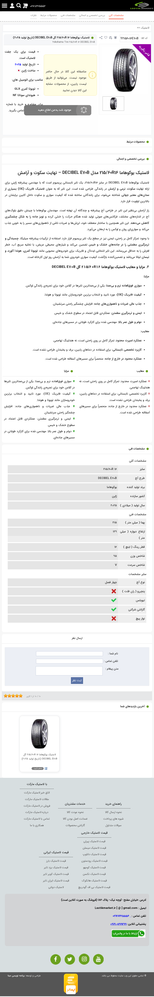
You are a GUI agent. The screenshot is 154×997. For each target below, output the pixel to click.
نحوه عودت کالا (75, 812)
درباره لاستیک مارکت (36, 812)
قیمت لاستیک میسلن (94, 848)
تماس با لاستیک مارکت (37, 819)
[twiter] (70, 959)
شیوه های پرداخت (113, 819)
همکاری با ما (37, 825)
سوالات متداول (113, 825)
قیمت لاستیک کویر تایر (56, 874)
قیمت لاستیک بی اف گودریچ (94, 887)
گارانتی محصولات (75, 825)
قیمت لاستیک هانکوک (94, 881)
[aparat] (98, 959)
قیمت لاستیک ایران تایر (56, 881)
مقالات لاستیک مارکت (37, 799)
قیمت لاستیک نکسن (94, 874)
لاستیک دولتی (56, 887)
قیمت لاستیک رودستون (94, 861)
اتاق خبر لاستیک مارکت (37, 793)
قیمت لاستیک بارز (56, 861)
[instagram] (84, 959)
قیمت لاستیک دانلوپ (94, 854)
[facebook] (55, 959)
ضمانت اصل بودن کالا (75, 819)
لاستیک (145, 28)
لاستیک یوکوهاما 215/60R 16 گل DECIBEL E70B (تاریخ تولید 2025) (51, 38)
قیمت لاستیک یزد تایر (56, 867)
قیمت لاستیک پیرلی (94, 841)
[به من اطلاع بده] (115, 37)
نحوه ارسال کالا (113, 812)
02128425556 (38, 6)
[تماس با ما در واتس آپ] (128, 937)
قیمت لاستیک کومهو (94, 867)
